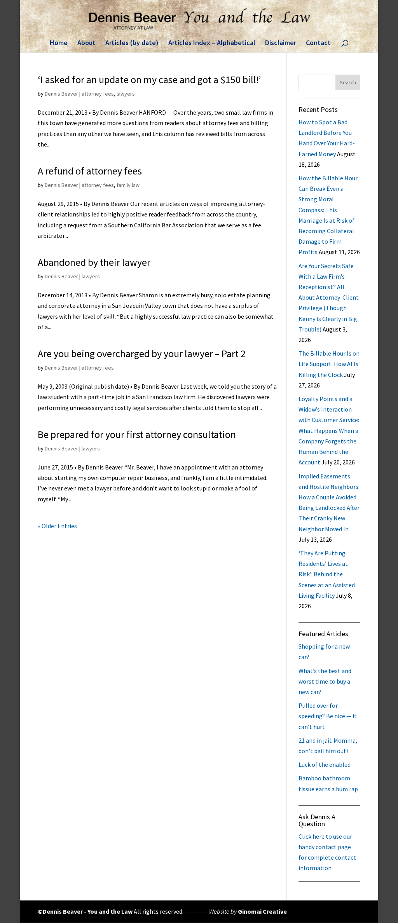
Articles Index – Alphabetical (211, 43)
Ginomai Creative (262, 911)
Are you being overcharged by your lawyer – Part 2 (142, 353)
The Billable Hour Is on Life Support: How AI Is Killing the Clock (329, 363)
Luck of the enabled (324, 764)
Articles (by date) (132, 43)
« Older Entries (57, 526)
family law (128, 184)
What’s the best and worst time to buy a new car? (324, 681)
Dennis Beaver (61, 93)
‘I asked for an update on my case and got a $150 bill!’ (149, 79)
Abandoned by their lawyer (94, 262)
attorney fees (98, 93)
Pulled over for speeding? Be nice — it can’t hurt (327, 715)
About (86, 43)
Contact (318, 43)
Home (59, 43)
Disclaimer (280, 43)
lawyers (126, 93)
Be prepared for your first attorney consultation (137, 434)
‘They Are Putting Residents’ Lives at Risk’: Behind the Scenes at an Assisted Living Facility (326, 574)
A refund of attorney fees (90, 170)
